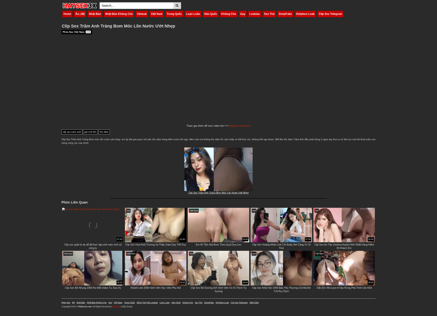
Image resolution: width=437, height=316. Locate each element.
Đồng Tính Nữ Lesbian (147, 302)
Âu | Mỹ (80, 13)
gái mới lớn (90, 131)
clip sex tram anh (72, 131)
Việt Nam (157, 13)
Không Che (228, 13)
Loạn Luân (193, 13)
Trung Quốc (174, 13)
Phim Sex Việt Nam (76, 32)
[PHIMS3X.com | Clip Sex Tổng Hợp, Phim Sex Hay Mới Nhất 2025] (79, 6)
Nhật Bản (95, 13)
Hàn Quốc (210, 13)
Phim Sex (65, 302)
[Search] (177, 5)
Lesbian (254, 13)
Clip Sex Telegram (330, 13)
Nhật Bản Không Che (119, 13)
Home (67, 13)
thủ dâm (104, 131)
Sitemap (116, 306)
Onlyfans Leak (305, 13)
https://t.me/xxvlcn (240, 125)
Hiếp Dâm (254, 302)
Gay (242, 13)
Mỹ (73, 302)
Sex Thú (269, 13)
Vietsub (142, 13)
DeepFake (285, 13)
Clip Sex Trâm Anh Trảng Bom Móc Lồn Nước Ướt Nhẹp (218, 192)
